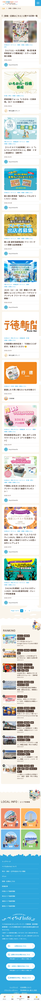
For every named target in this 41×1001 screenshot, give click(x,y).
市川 (10, 96)
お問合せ (16, 993)
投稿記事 (16, 141)
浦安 (19, 45)
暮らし (28, 725)
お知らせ (7, 45)
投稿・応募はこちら (27, 45)
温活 (27, 685)
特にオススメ (8, 141)
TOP (3, 8)
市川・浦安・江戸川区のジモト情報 (13, 871)
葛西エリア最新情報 (8, 906)
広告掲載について (25, 987)
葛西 (19, 192)
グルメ (33, 708)
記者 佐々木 (21, 639)
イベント (13, 45)
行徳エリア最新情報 (8, 891)
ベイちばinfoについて (9, 866)
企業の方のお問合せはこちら (20, 955)
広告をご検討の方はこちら (20, 966)
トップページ (6, 861)
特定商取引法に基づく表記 (28, 990)
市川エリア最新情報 (8, 896)
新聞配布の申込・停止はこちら (20, 978)
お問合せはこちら (20, 946)
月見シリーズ (29, 711)
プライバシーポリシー (11, 990)
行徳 (6, 96)
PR (5, 47)
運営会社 (24, 993)
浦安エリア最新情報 (8, 901)
